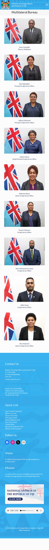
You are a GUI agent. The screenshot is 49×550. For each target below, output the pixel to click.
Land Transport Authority (13, 411)
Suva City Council (11, 422)
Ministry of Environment (13, 429)
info (6, 379)
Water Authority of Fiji (12, 420)
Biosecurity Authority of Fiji (14, 426)
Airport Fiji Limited (11, 416)
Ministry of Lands (11, 413)
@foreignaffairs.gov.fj (14, 379)
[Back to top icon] (13, 545)
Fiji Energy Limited (11, 418)
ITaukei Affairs (10, 424)
